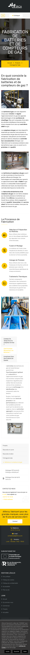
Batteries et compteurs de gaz (13, 462)
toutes (7, 651)
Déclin (25, 651)
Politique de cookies (8, 580)
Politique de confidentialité (10, 583)
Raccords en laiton (8, 454)
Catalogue (17, 15)
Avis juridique (6, 576)
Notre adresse (8, 499)
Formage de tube (15, 65)
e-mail (4, 494)
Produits (17, 63)
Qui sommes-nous (8, 602)
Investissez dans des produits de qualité (9, 358)
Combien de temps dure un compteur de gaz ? (9, 341)
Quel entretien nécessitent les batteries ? (8, 350)
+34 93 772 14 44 (7, 497)
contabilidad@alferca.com (15, 536)
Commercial (6, 606)
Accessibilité (6, 586)
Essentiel (16, 651)
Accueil (9, 63)
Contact (15, 521)
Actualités (6, 612)
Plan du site (6, 590)
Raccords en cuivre (8, 450)
